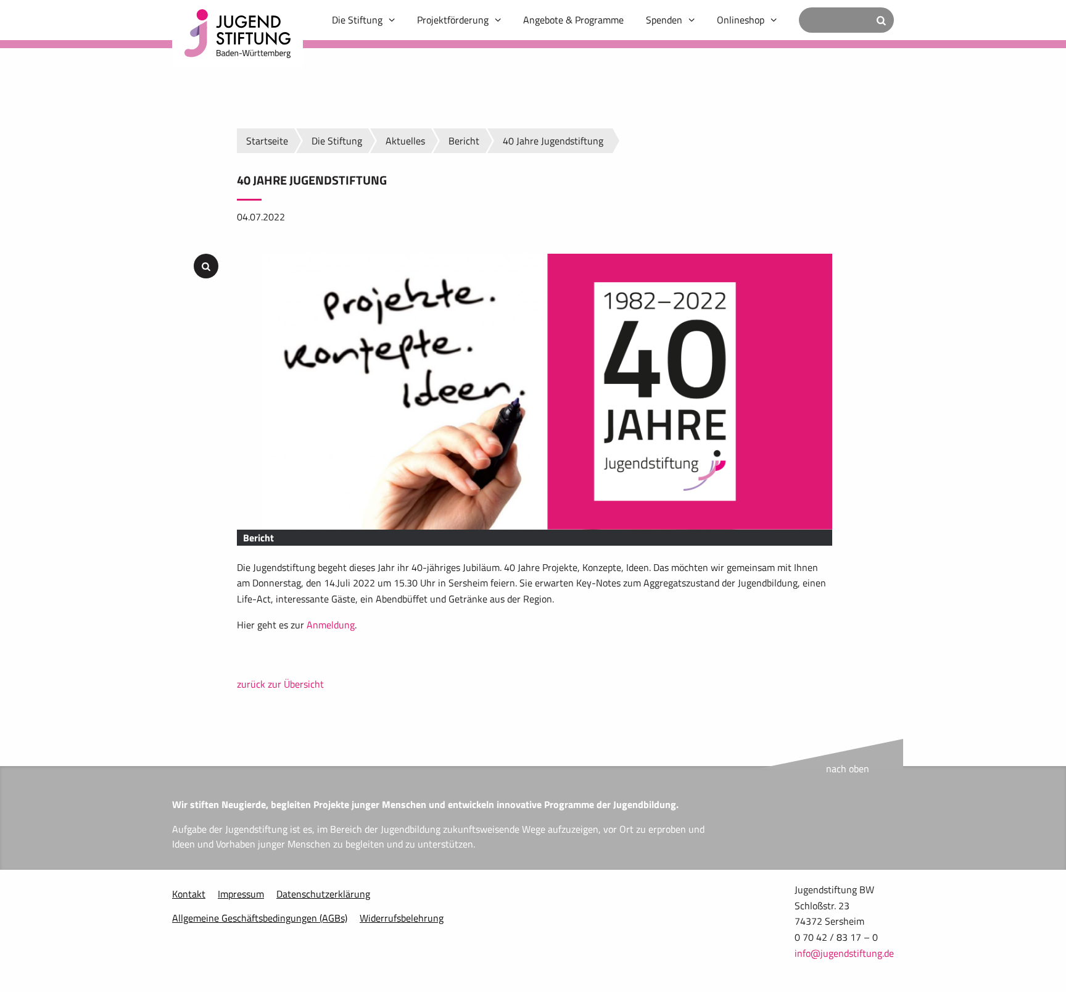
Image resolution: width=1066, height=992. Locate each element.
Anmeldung (331, 624)
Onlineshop (740, 19)
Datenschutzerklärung (323, 893)
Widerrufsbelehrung (402, 918)
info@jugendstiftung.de (844, 953)
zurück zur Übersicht (280, 684)
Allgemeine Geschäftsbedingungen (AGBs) (259, 918)
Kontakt (188, 893)
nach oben (847, 768)
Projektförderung (453, 19)
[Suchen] (881, 20)
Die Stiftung (357, 19)
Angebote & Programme (573, 19)
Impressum (241, 893)
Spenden (664, 19)
